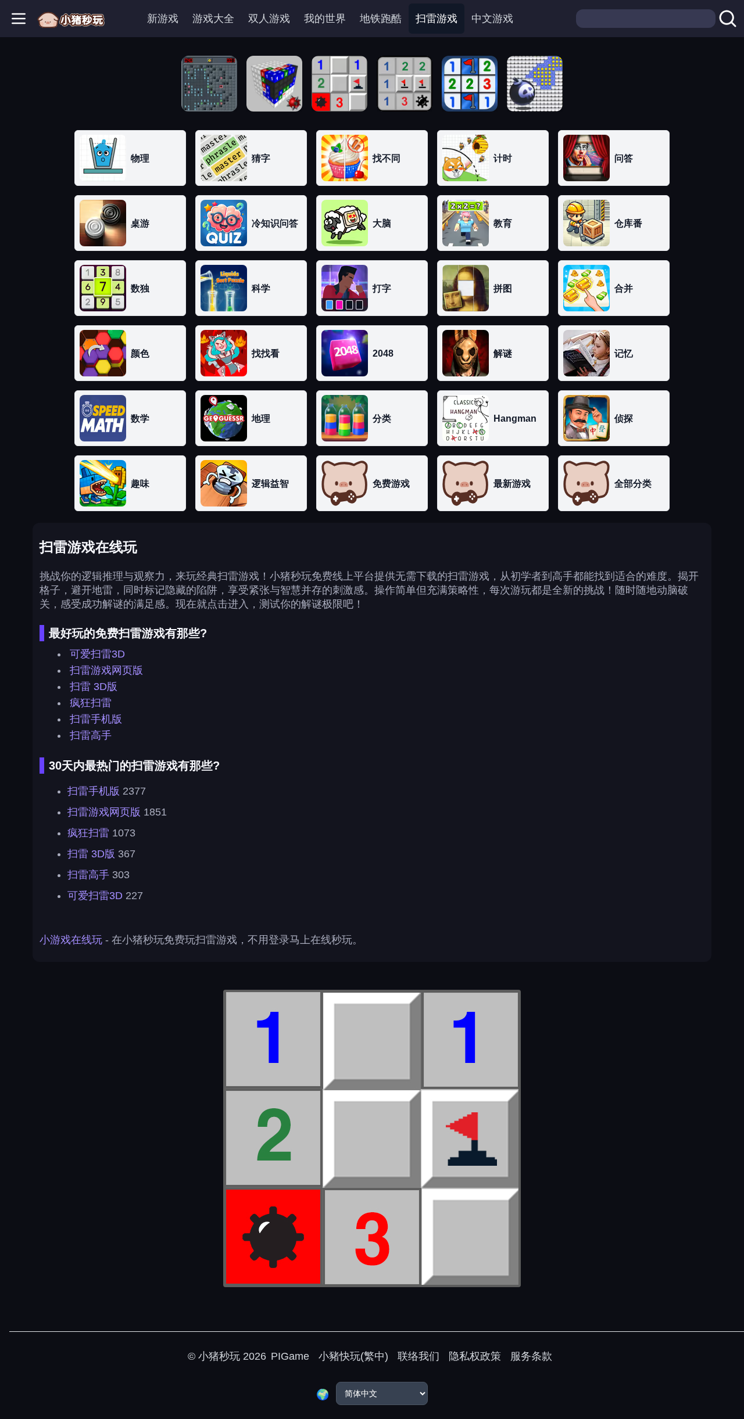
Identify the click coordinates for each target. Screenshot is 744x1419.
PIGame (290, 1356)
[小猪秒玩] (71, 18)
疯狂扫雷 (91, 703)
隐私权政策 (475, 1356)
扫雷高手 (91, 735)
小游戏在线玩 (71, 940)
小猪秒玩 (219, 1356)
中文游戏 (492, 18)
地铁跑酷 (381, 18)
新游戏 (162, 18)
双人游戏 (269, 18)
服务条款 (531, 1356)
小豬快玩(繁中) (353, 1356)
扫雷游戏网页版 (106, 670)
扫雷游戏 (436, 18)
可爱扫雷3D (97, 654)
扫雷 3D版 (93, 686)
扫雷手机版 (96, 719)
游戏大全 (213, 18)
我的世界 (325, 18)
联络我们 (418, 1356)
